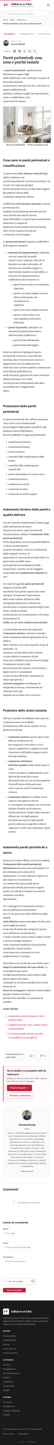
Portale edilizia (9, 1336)
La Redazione (9, 1406)
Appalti (6, 1390)
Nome (6, 1229)
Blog (12, 20)
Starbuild (31, 1442)
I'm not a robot (15, 1281)
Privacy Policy (9, 1434)
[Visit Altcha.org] (32, 1281)
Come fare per (9, 1348)
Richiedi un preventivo (20, 1095)
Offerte (6, 1344)
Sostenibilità (8, 1386)
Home (5, 20)
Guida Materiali (9, 1340)
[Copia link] (34, 51)
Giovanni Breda (18, 44)
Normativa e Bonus (11, 1373)
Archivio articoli (10, 1353)
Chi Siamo (7, 1402)
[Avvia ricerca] (48, 13)
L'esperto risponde (11, 1410)
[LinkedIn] (14, 51)
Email (6, 1243)
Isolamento (21, 20)
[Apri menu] (48, 5)
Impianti (6, 1377)
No (44, 1056)
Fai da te (7, 1365)
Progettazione (9, 1369)
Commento (8, 1257)
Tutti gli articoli (27, 1171)
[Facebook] (19, 51)
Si (34, 1056)
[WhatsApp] (29, 51)
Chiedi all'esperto (18, 1088)
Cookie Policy (23, 1434)
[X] (24, 51)
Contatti (6, 1415)
